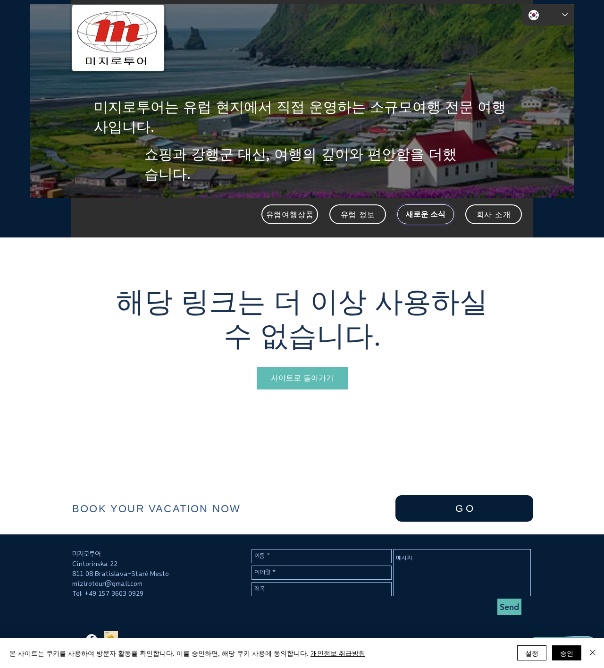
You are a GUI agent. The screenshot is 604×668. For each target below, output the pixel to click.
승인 (566, 653)
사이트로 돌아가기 (302, 377)
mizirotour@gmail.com (107, 583)
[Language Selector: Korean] (548, 14)
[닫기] (592, 652)
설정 (531, 653)
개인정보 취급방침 (337, 653)
